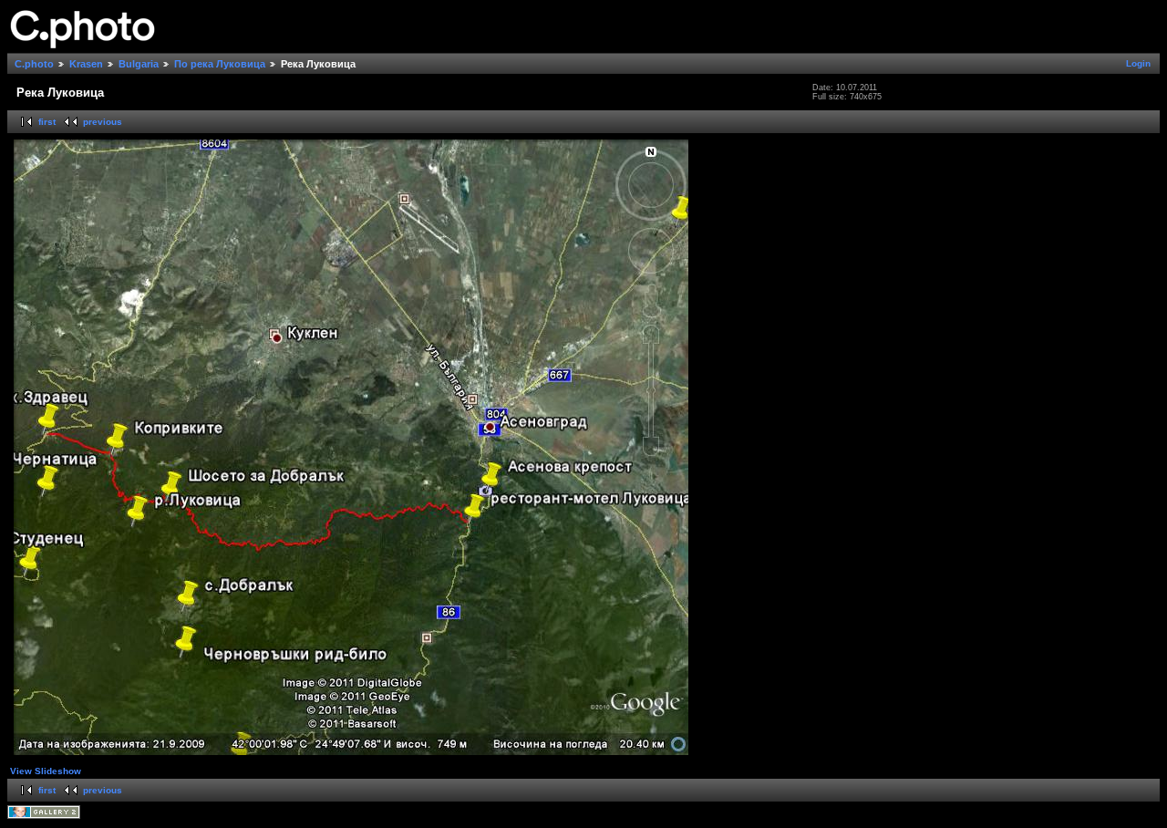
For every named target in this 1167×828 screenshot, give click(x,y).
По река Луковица (219, 63)
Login (1138, 63)
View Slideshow (45, 771)
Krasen (86, 63)
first (47, 122)
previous (102, 122)
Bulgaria (139, 63)
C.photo (34, 63)
